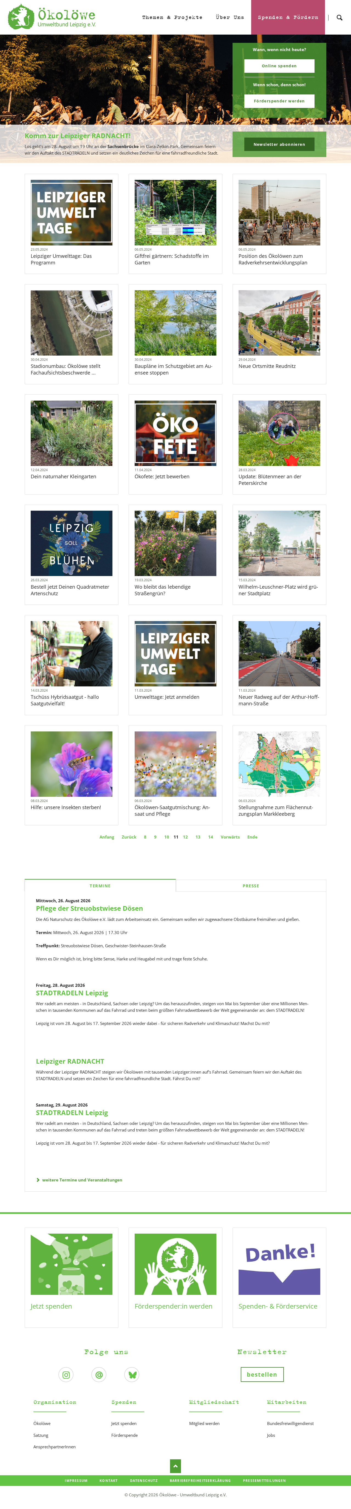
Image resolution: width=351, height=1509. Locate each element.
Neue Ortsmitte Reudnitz (267, 366)
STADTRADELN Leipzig (72, 992)
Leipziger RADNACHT (70, 1061)
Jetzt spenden (51, 1305)
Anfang (107, 837)
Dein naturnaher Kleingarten (63, 476)
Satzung (40, 1435)
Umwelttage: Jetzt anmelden (167, 697)
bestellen (262, 1374)
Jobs (271, 1435)
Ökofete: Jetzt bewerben (162, 476)
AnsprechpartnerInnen (54, 1446)
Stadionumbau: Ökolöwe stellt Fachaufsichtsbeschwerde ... (65, 369)
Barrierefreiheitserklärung (200, 1480)
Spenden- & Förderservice (278, 1305)
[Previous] (12, 99)
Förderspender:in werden (174, 1305)
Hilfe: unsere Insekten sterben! (66, 807)
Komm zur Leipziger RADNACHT (173, 159)
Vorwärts (230, 837)
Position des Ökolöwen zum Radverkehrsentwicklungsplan (273, 259)
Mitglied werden (204, 1423)
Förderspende (124, 1435)
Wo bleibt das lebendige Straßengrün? (163, 590)
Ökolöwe (41, 1423)
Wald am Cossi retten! (178, 159)
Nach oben (175, 1466)
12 (185, 837)
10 (166, 837)
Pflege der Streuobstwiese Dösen (89, 908)
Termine (100, 885)
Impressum (76, 1480)
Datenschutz (144, 1480)
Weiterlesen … (71, 212)
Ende (252, 837)
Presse (251, 885)
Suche (339, 13)
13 (198, 837)
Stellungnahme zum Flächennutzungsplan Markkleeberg (276, 810)
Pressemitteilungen (264, 1480)
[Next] (338, 99)
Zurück (129, 837)
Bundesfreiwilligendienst (290, 1423)
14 (210, 837)
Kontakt (109, 1480)
